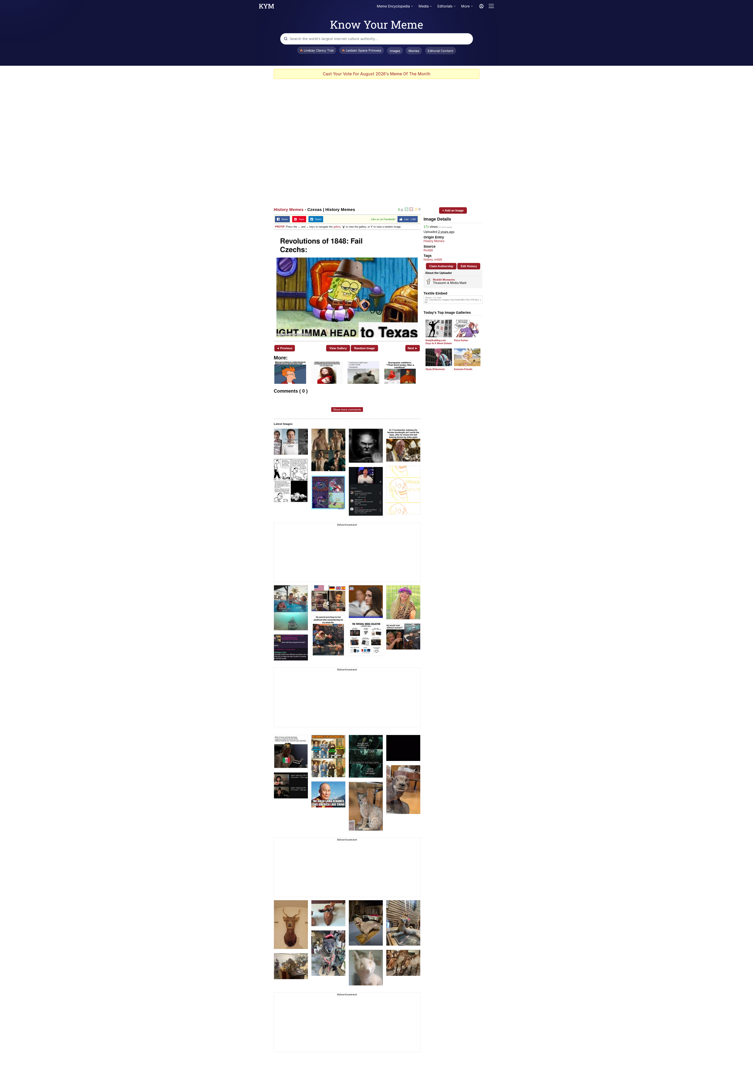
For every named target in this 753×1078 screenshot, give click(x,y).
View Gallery (338, 348)
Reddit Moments (444, 279)
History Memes (289, 209)
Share (284, 219)
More (465, 6)
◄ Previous (284, 348)
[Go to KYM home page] (266, 7)
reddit (438, 259)
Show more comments (347, 409)
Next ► (413, 348)
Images (395, 51)
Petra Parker (461, 340)
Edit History (469, 266)
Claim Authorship (441, 266)
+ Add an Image (453, 210)
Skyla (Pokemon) (435, 369)
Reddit (428, 250)
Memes (413, 51)
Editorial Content (440, 51)
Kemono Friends (463, 369)
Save (300, 219)
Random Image (364, 348)
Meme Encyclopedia (393, 6)
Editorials (444, 6)
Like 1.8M (409, 219)
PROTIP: (280, 226)
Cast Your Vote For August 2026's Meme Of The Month (376, 73)
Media (423, 6)
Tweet (317, 219)
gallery (337, 226)
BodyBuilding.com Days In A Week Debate (439, 342)
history (428, 259)
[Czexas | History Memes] (347, 285)
